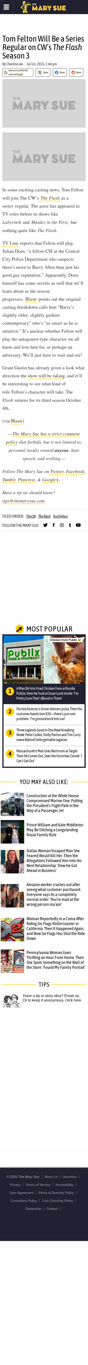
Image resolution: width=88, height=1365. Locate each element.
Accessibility (64, 1185)
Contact (52, 1209)
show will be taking (46, 375)
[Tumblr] (70, 527)
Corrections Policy (23, 1201)
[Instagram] (62, 527)
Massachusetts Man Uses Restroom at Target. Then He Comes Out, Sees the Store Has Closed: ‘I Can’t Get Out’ (49, 756)
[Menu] (6, 7)
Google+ (50, 479)
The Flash (50, 198)
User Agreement (21, 1193)
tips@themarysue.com (23, 500)
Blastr (31, 299)
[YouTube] (78, 527)
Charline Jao (14, 64)
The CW (31, 516)
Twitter (57, 471)
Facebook (75, 471)
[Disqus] (44, 1082)
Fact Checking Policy (57, 1201)
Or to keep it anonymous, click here (52, 1000)
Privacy (15, 1185)
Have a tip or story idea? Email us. (51, 996)
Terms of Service (38, 1185)
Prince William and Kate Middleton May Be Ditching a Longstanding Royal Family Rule (55, 829)
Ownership (33, 1209)
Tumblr (8, 479)
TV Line (10, 243)
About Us (51, 1177)
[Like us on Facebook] (53, 527)
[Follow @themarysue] (45, 527)
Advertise (70, 1177)
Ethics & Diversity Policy (56, 1193)
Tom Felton (60, 516)
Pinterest (26, 479)
